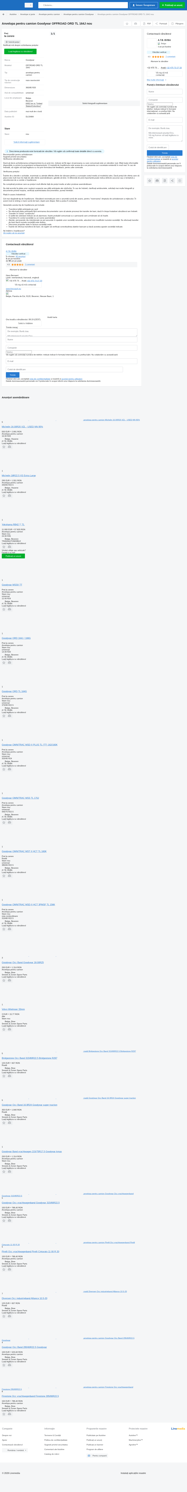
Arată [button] (24, 281)
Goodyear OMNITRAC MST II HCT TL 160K (24, 851)
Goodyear (30, 60)
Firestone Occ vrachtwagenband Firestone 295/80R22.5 (30, 1396)
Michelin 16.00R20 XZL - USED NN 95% (22, 426)
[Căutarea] (41, 5)
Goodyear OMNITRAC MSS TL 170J (20, 798)
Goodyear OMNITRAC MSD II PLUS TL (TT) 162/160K (29, 744)
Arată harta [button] (52, 317)
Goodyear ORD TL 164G (14, 691)
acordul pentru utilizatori (71, 379)
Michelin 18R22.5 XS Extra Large (19, 475)
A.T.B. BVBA (11, 251)
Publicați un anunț (13, 556)
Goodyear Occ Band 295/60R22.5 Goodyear (24, 1347)
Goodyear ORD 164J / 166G (16, 638)
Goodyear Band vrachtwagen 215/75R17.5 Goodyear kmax (32, 1151)
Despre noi (6, 1435)
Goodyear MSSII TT (12, 584)
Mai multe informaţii (155, 80)
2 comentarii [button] (30, 264)
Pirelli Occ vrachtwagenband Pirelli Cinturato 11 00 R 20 (30, 1251)
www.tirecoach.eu (13, 289)
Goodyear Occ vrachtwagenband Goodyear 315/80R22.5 (31, 1202)
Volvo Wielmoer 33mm (13, 1009)
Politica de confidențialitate (55, 1440)
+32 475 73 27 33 (34, 281)
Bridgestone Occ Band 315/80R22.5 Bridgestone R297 (29, 1058)
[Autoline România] (11, 5)
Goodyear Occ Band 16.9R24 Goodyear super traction (29, 1105)
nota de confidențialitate (40, 379)
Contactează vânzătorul (12, 1445)
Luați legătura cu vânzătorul (20, 51)
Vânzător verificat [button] (18, 254)
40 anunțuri (20, 256)
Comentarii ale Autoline (54, 1449)
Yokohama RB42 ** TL (13, 524)
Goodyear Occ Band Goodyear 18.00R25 (23, 962)
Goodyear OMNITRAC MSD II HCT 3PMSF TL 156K (28, 904)
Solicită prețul (13, 42)
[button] (127, 23)
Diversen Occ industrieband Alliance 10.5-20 (24, 1298)
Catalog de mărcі (51, 1454)
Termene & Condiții (52, 1435)
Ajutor (4, 1440)
